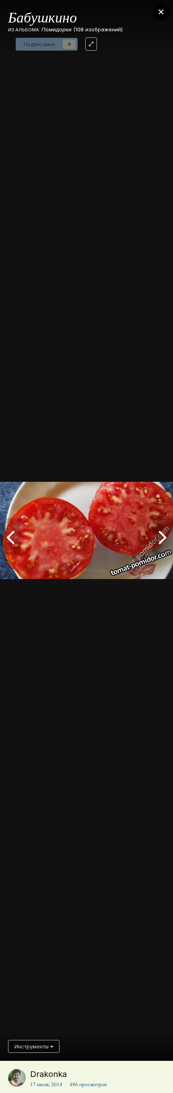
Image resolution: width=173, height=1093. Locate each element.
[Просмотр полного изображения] (91, 44)
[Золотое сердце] (10, 536)
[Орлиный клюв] (162, 536)
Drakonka (48, 1074)
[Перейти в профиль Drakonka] (17, 1078)
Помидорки (56, 29)
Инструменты (32, 1046)
